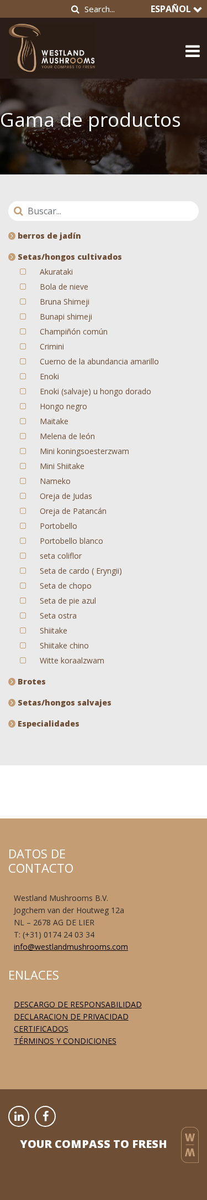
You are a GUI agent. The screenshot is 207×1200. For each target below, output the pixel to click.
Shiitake (53, 630)
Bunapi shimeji (66, 316)
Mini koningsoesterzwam (84, 451)
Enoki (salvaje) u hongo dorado (95, 391)
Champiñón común (74, 331)
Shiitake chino (64, 645)
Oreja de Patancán (73, 511)
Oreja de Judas (66, 496)
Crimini (52, 346)
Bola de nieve (64, 286)
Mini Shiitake (62, 466)
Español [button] (172, 9)
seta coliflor (61, 555)
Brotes (30, 681)
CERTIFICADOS (41, 1028)
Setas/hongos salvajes (63, 702)
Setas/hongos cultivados (68, 256)
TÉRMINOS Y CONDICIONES (65, 1041)
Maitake (54, 421)
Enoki (49, 376)
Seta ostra (58, 615)
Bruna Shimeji (64, 301)
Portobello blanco (71, 540)
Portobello (58, 526)
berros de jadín (48, 235)
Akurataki (56, 271)
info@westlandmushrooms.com (71, 946)
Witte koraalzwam (72, 660)
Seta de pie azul (68, 600)
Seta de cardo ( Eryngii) (81, 570)
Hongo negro (63, 406)
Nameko (55, 481)
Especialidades (47, 723)
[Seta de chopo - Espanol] (51, 44)
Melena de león (67, 436)
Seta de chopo (66, 585)
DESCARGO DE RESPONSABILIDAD (78, 1004)
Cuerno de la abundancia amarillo (99, 361)
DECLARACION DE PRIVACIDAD (71, 1016)
